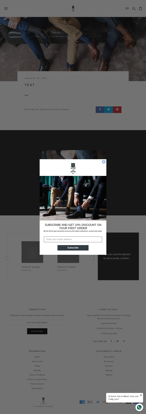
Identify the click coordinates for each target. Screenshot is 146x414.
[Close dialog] (103, 161)
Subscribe (73, 248)
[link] (73, 168)
